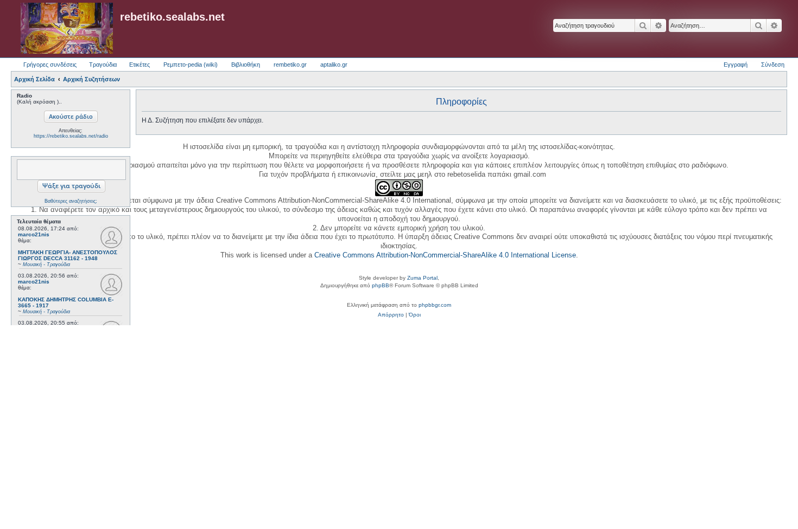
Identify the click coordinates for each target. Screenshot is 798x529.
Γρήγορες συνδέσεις (50, 64)
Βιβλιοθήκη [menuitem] (245, 64)
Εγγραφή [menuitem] (736, 64)
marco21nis (33, 234)
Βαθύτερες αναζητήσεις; (71, 201)
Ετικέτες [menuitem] (139, 64)
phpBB (380, 285)
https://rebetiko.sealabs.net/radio (71, 136)
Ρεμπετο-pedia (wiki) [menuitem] (190, 64)
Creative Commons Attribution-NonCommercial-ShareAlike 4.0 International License (445, 255)
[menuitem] (391, 315)
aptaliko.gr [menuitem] (333, 64)
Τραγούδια (103, 64)
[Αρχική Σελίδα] (67, 29)
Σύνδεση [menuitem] (772, 64)
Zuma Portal (422, 278)
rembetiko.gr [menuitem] (290, 64)
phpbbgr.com (435, 305)
